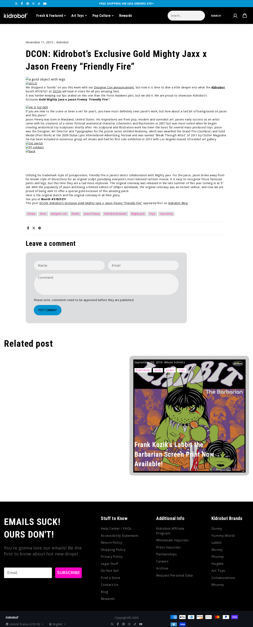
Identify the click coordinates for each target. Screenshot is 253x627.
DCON (57, 91)
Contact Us (109, 584)
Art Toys (77, 15)
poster (170, 370)
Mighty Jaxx (138, 213)
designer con (59, 213)
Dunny (216, 528)
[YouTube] (44, 3)
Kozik (158, 370)
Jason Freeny (91, 213)
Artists (31, 213)
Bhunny (217, 584)
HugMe (217, 563)
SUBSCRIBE (68, 572)
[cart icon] (244, 15)
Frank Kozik (143, 370)
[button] (216, 16)
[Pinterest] (27, 3)
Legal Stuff (109, 563)
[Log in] (235, 15)
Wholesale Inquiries (172, 540)
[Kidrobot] (16, 15)
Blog (104, 591)
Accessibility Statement (119, 535)
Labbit (216, 542)
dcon (43, 213)
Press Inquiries (168, 547)
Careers (162, 561)
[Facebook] (22, 3)
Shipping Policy (113, 549)
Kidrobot (218, 87)
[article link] (239, 467)
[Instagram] (33, 3)
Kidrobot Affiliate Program (170, 530)
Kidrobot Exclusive (115, 213)
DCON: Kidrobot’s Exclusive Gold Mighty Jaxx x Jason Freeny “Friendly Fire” (90, 203)
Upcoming (166, 213)
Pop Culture (102, 15)
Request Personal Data (174, 575)
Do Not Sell (110, 570)
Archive (162, 568)
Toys (152, 213)
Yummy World (223, 535)
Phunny (217, 556)
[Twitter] (16, 3)
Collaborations (223, 577)
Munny (217, 549)
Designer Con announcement (114, 87)
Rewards (125, 15)
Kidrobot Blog (178, 203)
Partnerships (166, 554)
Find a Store (110, 577)
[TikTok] (39, 3)
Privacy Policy (112, 556)
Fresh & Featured (49, 15)
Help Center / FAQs (116, 528)
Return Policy (111, 542)
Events (75, 213)
